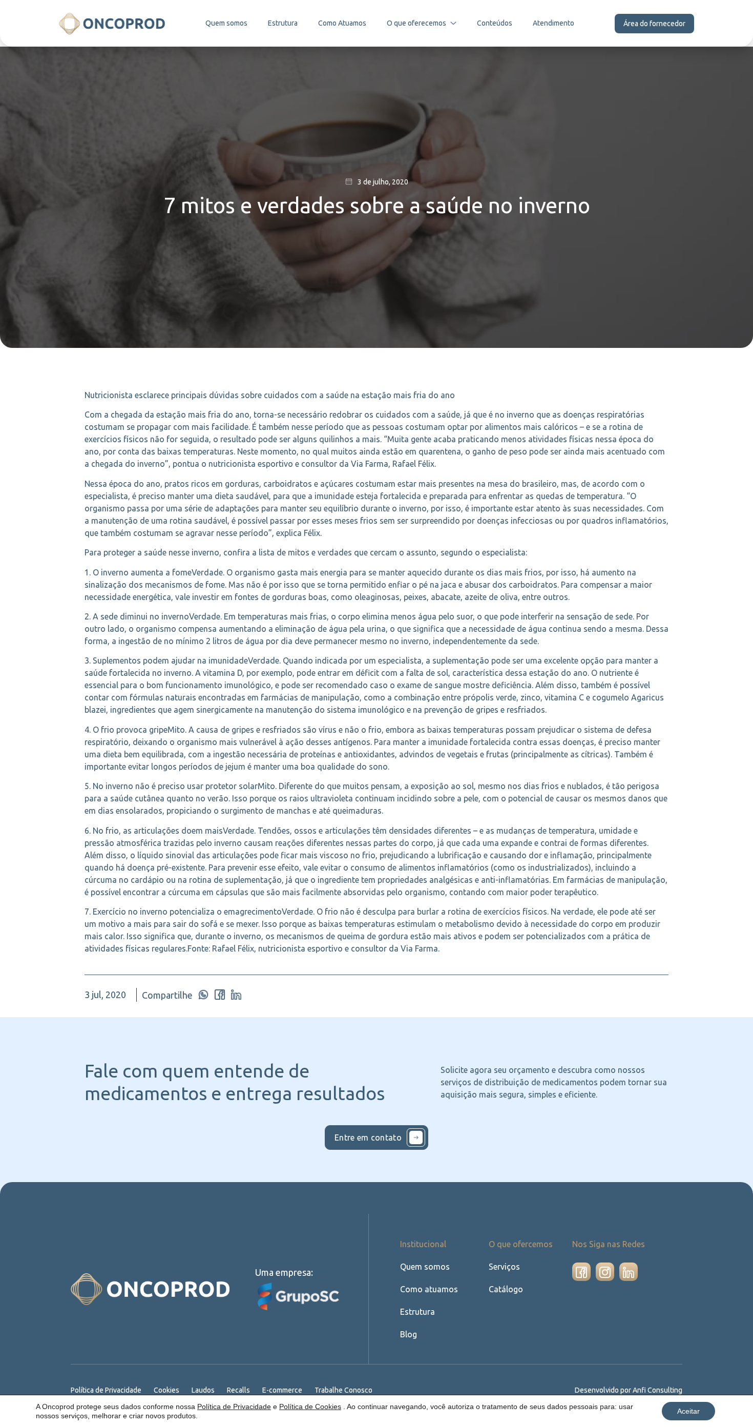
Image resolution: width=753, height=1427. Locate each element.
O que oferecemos (416, 23)
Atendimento (553, 23)
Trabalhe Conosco (343, 1390)
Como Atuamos (342, 23)
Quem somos (226, 23)
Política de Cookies (310, 1406)
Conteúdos (494, 23)
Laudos (203, 1390)
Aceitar (688, 1411)
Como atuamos (429, 1289)
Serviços (504, 1266)
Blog (408, 1334)
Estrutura (283, 23)
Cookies (166, 1390)
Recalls (238, 1390)
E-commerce (282, 1390)
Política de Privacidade (106, 1390)
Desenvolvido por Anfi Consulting (628, 1390)
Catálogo (506, 1289)
